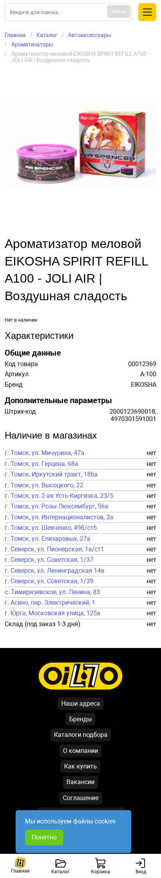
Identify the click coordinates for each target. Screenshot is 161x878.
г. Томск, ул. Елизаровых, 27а (47, 538)
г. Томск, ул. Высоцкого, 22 (44, 485)
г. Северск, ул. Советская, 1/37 (49, 559)
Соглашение (80, 798)
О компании (80, 750)
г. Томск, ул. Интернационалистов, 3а (59, 517)
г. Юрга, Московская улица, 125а (52, 613)
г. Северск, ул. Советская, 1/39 (49, 581)
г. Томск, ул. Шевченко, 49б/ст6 (51, 527)
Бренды (80, 719)
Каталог (46, 35)
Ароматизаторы (32, 44)
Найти (118, 11)
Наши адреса (80, 703)
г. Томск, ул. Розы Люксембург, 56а (56, 506)
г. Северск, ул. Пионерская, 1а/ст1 (54, 549)
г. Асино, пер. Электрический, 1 (50, 602)
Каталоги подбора (80, 734)
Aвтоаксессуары (89, 35)
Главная (15, 35)
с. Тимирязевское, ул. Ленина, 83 (52, 592)
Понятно (44, 837)
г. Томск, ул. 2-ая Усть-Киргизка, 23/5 (59, 495)
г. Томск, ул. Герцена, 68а (41, 463)
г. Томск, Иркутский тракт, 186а (51, 474)
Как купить (80, 766)
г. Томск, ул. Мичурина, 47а (44, 453)
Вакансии (80, 782)
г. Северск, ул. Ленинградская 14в (54, 570)
